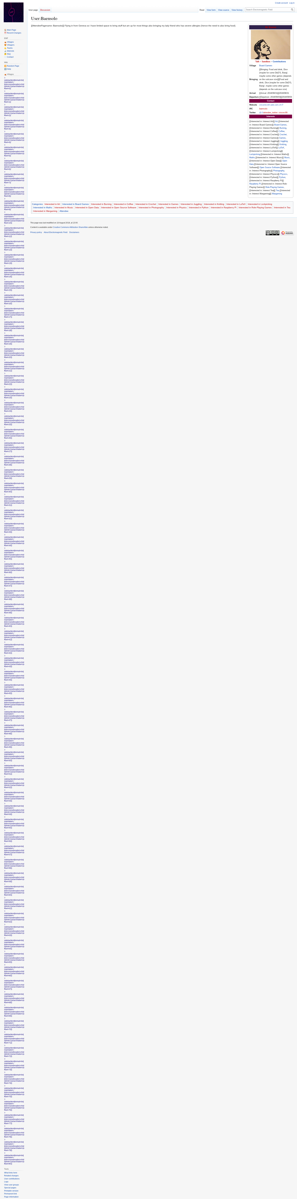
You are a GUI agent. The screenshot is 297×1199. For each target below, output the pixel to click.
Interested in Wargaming (45, 211)
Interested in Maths (42, 207)
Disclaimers (74, 232)
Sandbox (266, 61)
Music (287, 157)
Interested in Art (52, 204)
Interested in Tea (282, 207)
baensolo (263, 109)
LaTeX (281, 147)
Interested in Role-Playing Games (255, 207)
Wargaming (277, 193)
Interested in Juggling (191, 204)
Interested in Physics (176, 207)
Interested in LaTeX (235, 204)
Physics (283, 174)
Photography (278, 170)
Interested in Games (168, 204)
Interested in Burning (101, 204)
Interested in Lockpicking (260, 204)
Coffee (281, 131)
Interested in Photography (151, 207)
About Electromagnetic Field (55, 232)
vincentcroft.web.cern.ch (270, 105)
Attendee (64, 211)
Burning (283, 128)
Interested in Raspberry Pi (223, 207)
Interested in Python (199, 207)
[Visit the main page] (13, 12)
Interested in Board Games (75, 204)
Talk (257, 61)
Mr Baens (270, 27)
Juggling (284, 141)
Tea (277, 190)
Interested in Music (63, 207)
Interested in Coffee (123, 204)
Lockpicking (254, 154)
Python (282, 177)
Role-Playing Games (274, 187)
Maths (252, 157)
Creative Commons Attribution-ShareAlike (70, 227)
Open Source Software (270, 167)
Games (282, 138)
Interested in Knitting (214, 204)
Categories (37, 204)
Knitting (283, 144)
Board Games (280, 125)
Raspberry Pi (255, 184)
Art (276, 121)
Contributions (279, 61)
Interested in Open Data (87, 207)
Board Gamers (265, 65)
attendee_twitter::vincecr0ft (275, 112)
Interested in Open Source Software (118, 207)
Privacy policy (36, 232)
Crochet (283, 134)
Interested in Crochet (146, 204)
